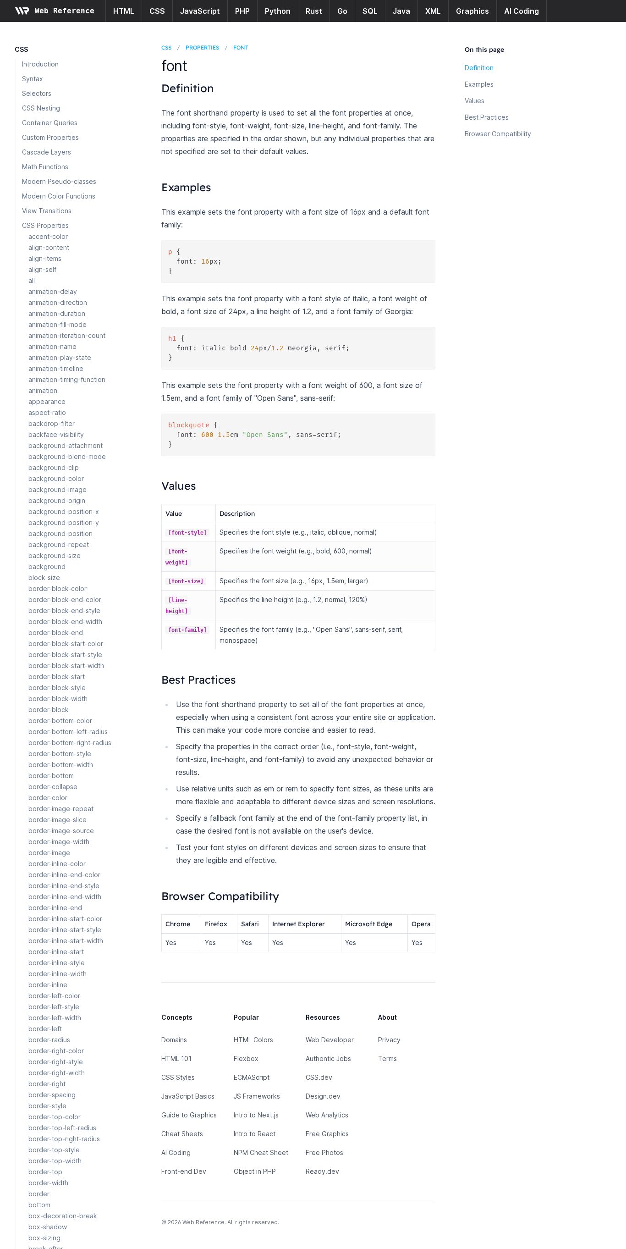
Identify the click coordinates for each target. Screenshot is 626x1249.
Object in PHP (255, 1171)
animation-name (52, 346)
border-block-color (57, 588)
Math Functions (45, 167)
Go (342, 11)
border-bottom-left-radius (68, 731)
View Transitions (46, 211)
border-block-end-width (65, 621)
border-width (48, 1183)
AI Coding (521, 11)
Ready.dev (322, 1171)
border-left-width (54, 1018)
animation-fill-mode (57, 324)
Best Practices (487, 117)
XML (433, 11)
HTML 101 (176, 1058)
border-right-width (56, 1073)
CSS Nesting (41, 108)
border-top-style (54, 1150)
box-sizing (44, 1238)
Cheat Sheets (182, 1134)
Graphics (472, 11)
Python (278, 11)
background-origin (56, 500)
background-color (56, 478)
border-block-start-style (65, 654)
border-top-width (55, 1161)
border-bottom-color (60, 720)
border (38, 1194)
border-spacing (52, 1095)
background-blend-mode (67, 456)
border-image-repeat (60, 808)
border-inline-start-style (64, 930)
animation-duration (56, 313)
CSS (157, 11)
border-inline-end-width (64, 897)
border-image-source (61, 831)
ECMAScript (251, 1077)
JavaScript (200, 11)
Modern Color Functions (58, 196)
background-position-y (63, 522)
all (31, 280)
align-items (44, 258)
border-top (45, 1172)
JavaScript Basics (187, 1096)
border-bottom (51, 775)
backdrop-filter (51, 423)
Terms (387, 1058)
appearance (47, 401)
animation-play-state (59, 357)
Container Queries (49, 123)
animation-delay (52, 291)
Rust (314, 11)
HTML (123, 11)
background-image (57, 489)
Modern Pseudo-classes (59, 181)
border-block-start (56, 676)
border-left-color (54, 996)
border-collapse (52, 786)
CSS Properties (45, 225)
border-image (49, 853)
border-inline (47, 985)
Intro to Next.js (256, 1115)
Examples (479, 84)
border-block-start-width (66, 665)
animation (42, 390)
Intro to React (254, 1134)
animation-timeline (55, 368)
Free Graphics (327, 1134)
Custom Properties (50, 137)
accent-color (48, 236)
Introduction (40, 64)
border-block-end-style (64, 610)
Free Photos (324, 1152)
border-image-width (58, 842)
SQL (370, 11)
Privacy (389, 1040)
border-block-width (58, 698)
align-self (42, 269)
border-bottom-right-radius (69, 742)
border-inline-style (56, 963)
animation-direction (57, 302)
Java (401, 11)
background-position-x (63, 511)
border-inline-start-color (65, 919)
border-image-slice (57, 819)
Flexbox (246, 1058)
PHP (242, 11)
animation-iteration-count (66, 335)
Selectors (36, 93)
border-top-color (54, 1117)
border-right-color (56, 1051)
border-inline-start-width (65, 941)
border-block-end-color (64, 599)
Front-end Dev (183, 1171)
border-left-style (53, 1007)
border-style (47, 1106)
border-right (47, 1084)
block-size (44, 577)
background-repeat (58, 544)
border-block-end (55, 632)
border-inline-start (56, 952)
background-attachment (65, 445)
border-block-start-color (65, 643)
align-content (48, 247)
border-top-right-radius (64, 1139)
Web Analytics (327, 1115)
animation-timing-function (66, 379)
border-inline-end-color (64, 875)
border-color (47, 797)
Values (474, 101)
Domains (174, 1040)
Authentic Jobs (328, 1058)
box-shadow (47, 1227)
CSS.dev (319, 1077)
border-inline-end (55, 908)
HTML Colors (253, 1040)
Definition (479, 68)
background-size (54, 555)
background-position (60, 533)
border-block (48, 709)
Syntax (32, 79)
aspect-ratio (47, 412)
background (47, 566)
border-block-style (57, 687)
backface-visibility (56, 434)
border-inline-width (57, 974)
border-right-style (55, 1062)
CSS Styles (178, 1077)
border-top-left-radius (62, 1128)
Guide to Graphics (189, 1115)
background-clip (53, 467)
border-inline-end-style (63, 886)
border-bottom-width (60, 764)
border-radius (49, 1040)
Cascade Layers (46, 152)
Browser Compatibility (498, 134)
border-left (45, 1029)
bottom (39, 1205)
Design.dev (323, 1096)
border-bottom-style (59, 753)
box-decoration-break (62, 1216)
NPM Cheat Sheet (261, 1152)
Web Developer (330, 1040)
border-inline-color (57, 864)
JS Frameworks (257, 1096)
